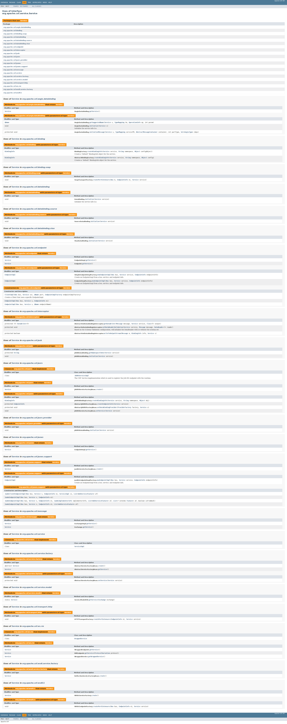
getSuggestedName (96, 122)
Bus (112, 180)
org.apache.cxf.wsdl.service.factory (18, 89)
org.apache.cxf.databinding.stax (16, 44)
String (121, 151)
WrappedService (80, 638)
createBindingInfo (94, 151)
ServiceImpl (64, 494)
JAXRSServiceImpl (81, 376)
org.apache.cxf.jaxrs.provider (15, 60)
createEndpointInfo (105, 404)
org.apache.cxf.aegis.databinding (17, 27)
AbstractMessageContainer (147, 132)
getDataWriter (109, 324)
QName (7, 122)
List (75, 494)
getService (93, 111)
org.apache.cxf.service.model (15, 79)
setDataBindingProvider (107, 407)
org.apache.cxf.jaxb (11, 53)
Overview (4, 2)
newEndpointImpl (104, 275)
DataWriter (21, 324)
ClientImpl (9, 295)
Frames (16, 6)
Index (45, 2)
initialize (93, 126)
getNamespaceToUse (96, 353)
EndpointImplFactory (53, 295)
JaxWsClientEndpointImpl (15, 494)
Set (182, 132)
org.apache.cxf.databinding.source (17, 40)
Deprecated (37, 2)
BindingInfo (10, 151)
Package (12, 2)
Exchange (102, 600)
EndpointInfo (122, 180)
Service (23, 21)
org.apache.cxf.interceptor (14, 50)
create (98, 389)
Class (19, 2)
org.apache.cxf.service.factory (15, 76)
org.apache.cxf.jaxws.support (15, 66)
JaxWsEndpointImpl (12, 497)
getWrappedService (95, 656)
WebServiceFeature (85, 494)
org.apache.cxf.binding (12, 30)
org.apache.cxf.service (12, 73)
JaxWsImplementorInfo (63, 501)
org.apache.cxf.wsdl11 (12, 93)
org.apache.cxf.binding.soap (15, 34)
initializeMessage (97, 132)
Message (119, 324)
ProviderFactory (124, 407)
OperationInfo (134, 122)
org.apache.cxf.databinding (14, 37)
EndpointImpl (10, 275)
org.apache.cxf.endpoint (13, 47)
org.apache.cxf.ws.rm (12, 86)
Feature (130, 501)
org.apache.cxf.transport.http (15, 83)
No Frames (24, 6)
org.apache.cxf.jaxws (12, 63)
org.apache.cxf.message (13, 70)
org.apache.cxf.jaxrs (11, 57)
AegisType (188, 132)
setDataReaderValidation (112, 327)
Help (50, 2)
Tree (29, 2)
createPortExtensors (101, 180)
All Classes (36, 6)
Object (137, 151)
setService (100, 411)
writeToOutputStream (112, 333)
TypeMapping (119, 122)
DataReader (158, 327)
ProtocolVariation (102, 653)
